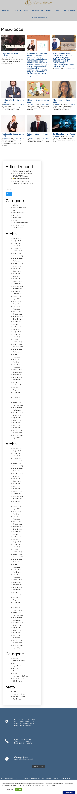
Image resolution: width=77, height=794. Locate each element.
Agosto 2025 (17, 266)
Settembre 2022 (18, 354)
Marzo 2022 (16, 367)
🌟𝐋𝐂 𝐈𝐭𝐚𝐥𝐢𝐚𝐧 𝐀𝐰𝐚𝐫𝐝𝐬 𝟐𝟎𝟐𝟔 (21, 178)
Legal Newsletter (18, 212)
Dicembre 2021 (18, 374)
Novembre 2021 (18, 377)
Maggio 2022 (17, 362)
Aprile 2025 (16, 276)
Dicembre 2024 (18, 286)
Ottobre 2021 (17, 380)
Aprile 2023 (16, 337)
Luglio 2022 (16, 357)
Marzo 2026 (17, 248)
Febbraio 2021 (17, 400)
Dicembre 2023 (18, 316)
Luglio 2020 (17, 417)
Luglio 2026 (17, 238)
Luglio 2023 (16, 329)
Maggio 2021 (17, 392)
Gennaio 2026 (17, 253)
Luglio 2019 (16, 438)
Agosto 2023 (17, 326)
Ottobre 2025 (17, 261)
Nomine (15, 215)
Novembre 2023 (18, 319)
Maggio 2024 (17, 304)
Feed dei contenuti (19, 694)
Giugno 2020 (17, 420)
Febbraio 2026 (17, 251)
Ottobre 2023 (17, 321)
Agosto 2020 (17, 415)
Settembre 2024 (18, 294)
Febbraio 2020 (17, 430)
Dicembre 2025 (18, 256)
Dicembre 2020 (18, 405)
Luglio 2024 (16, 299)
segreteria (6, 58)
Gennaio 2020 (17, 433)
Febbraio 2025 (17, 281)
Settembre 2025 (18, 263)
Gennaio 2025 (17, 284)
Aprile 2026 (16, 246)
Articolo (15, 205)
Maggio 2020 (17, 422)
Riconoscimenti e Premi (20, 223)
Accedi (15, 691)
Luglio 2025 (16, 268)
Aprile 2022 (16, 364)
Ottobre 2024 (17, 291)
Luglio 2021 (16, 387)
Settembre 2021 (18, 382)
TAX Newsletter (18, 228)
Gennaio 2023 (17, 344)
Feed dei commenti (19, 696)
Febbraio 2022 (17, 369)
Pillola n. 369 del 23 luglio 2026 (23, 173)
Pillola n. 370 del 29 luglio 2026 (23, 171)
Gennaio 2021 (17, 402)
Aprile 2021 (16, 395)
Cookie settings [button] (8, 789)
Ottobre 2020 (17, 410)
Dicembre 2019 (18, 435)
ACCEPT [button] (18, 789)
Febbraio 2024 (17, 311)
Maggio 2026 (17, 243)
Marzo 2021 (16, 397)
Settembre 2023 (18, 324)
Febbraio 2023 (17, 342)
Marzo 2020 (17, 428)
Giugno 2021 (17, 390)
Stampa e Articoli (18, 225)
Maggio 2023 (17, 334)
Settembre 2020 (18, 412)
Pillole (15, 220)
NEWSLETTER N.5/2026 (20, 176)
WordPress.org (17, 699)
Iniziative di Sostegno (19, 207)
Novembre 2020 (18, 407)
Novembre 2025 (18, 258)
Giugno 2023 (17, 331)
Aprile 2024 (16, 306)
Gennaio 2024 (17, 314)
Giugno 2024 (17, 301)
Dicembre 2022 (18, 347)
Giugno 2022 (17, 359)
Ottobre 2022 (17, 352)
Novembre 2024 (18, 289)
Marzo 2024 (16, 309)
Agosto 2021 (17, 385)
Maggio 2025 (17, 273)
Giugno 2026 (17, 240)
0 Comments (20, 58)
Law (14, 210)
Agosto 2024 (17, 296)
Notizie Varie (17, 218)
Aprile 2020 (16, 425)
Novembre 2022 (18, 349)
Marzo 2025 (16, 278)
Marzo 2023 (16, 339)
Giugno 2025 (17, 271)
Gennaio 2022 (17, 372)
